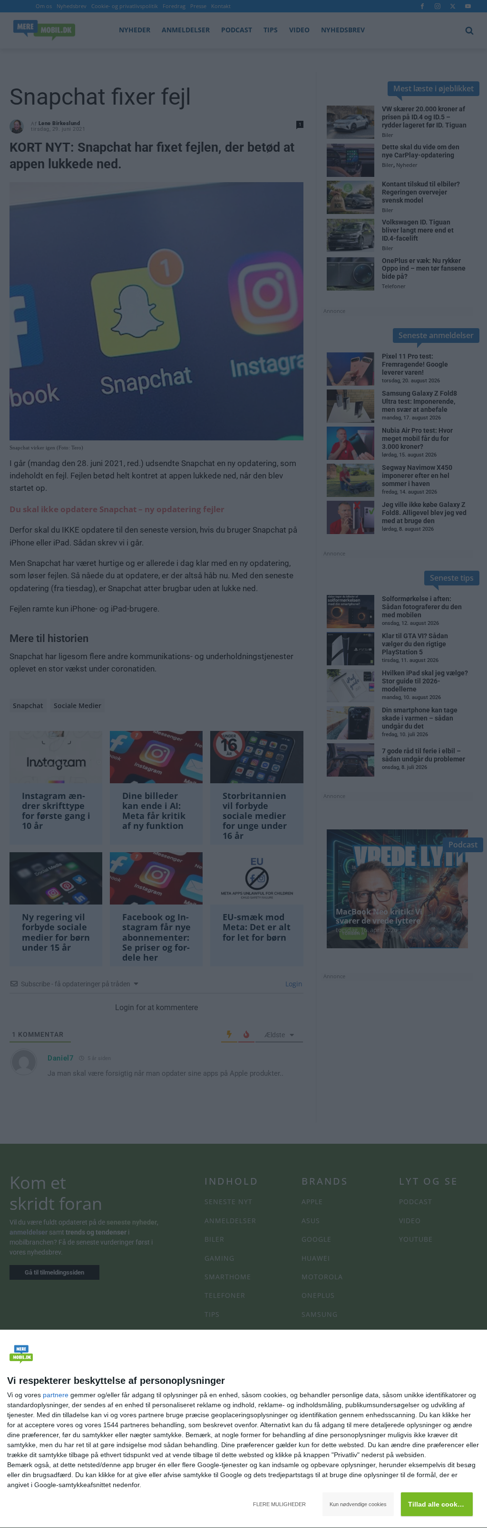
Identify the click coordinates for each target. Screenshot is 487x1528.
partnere (55, 1395)
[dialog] (243, 1429)
